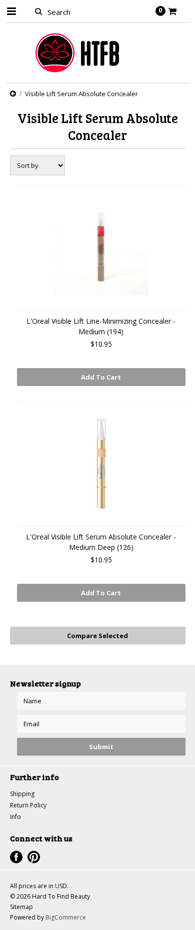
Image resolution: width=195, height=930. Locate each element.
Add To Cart (101, 377)
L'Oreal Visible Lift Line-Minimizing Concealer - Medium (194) (101, 326)
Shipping (22, 794)
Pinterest (34, 857)
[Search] (38, 10)
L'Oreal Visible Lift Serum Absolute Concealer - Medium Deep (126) (101, 542)
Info (15, 816)
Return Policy (28, 805)
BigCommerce (66, 917)
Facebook (16, 857)
